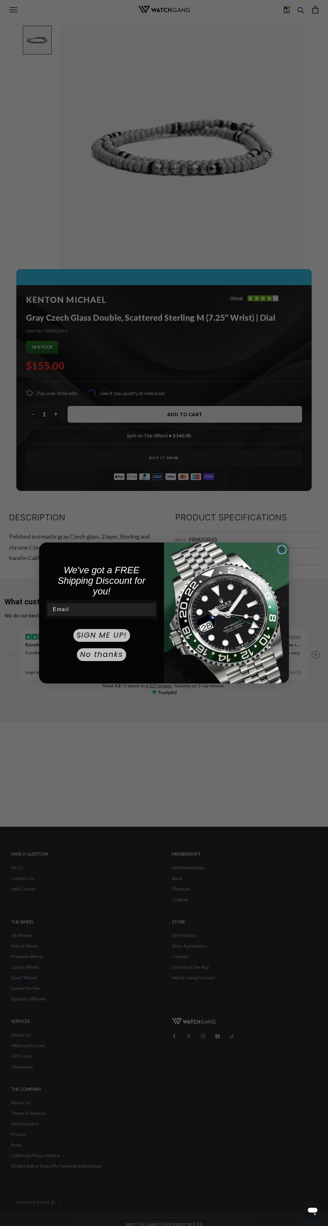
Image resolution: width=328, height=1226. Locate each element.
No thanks (101, 654)
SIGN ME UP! (102, 635)
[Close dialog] (282, 549)
